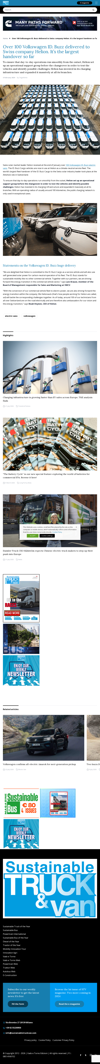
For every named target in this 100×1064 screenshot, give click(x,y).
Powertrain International (14, 934)
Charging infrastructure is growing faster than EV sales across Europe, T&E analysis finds (47, 399)
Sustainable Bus (10, 930)
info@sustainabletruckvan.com (20, 1033)
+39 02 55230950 (13, 1027)
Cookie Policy (45, 1040)
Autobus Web (9, 971)
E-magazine (84, 3)
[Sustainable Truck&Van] (6, 3)
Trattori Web (9, 967)
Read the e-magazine (69, 1004)
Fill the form (18, 1004)
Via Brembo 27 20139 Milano (19, 1022)
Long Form (23, 483)
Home (5, 38)
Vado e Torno (9, 956)
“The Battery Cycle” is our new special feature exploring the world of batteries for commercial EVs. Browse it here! (46, 476)
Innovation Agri (10, 952)
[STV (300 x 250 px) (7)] (57, 803)
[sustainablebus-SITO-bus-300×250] (50, 639)
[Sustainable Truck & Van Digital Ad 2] (50, 24)
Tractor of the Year (11, 945)
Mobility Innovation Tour (14, 949)
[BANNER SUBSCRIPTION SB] (21, 803)
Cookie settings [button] (47, 536)
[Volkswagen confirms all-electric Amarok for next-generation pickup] (43, 738)
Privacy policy (30, 1040)
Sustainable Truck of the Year (16, 926)
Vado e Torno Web (11, 960)
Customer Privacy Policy (63, 1040)
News (29, 483)
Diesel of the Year (11, 941)
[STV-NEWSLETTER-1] (50, 670)
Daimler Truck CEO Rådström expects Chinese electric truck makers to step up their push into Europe (48, 552)
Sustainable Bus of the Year (15, 937)
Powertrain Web (10, 964)
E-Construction (10, 975)
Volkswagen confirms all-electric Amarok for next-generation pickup (39, 764)
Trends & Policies (24, 406)
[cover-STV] (50, 598)
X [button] (76, 527)
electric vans (11, 316)
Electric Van (22, 770)
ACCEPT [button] (32, 536)
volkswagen (29, 316)
